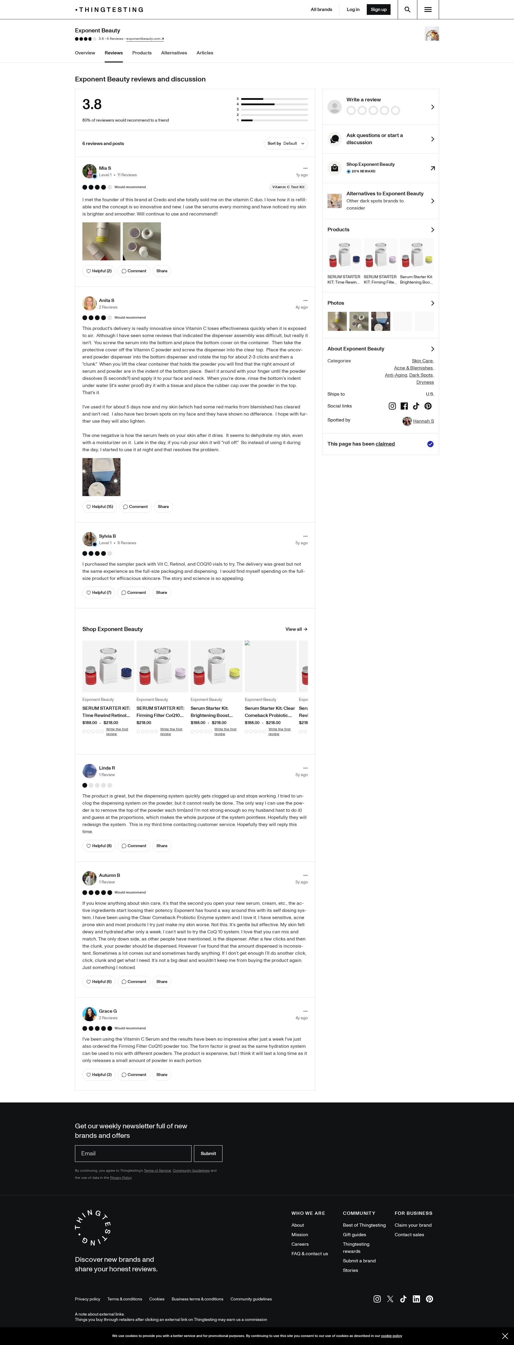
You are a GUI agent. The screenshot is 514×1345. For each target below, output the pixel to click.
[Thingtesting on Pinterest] (429, 1300)
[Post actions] (305, 168)
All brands (321, 9)
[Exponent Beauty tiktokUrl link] (416, 407)
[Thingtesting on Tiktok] (403, 1300)
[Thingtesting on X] (390, 1300)
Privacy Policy (120, 1177)
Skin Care (422, 361)
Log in (353, 9)
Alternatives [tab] (174, 53)
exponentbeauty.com (143, 39)
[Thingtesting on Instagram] (377, 1300)
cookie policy (391, 1335)
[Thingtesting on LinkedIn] (416, 1300)
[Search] (407, 9)
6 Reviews (115, 38)
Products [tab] (142, 53)
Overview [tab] (85, 53)
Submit (208, 1153)
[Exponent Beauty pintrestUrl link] (428, 407)
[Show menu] (428, 9)
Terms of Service (157, 1170)
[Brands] (110, 9)
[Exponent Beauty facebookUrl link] (404, 407)
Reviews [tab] (114, 53)
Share (161, 271)
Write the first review (117, 732)
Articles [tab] (205, 53)
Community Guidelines (191, 1170)
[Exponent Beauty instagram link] (392, 407)
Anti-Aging (396, 375)
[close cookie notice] (505, 1336)
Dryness (425, 382)
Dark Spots (421, 375)
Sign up (379, 9)
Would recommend (130, 187)
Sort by (282, 143)
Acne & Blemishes (413, 368)
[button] (109, 171)
